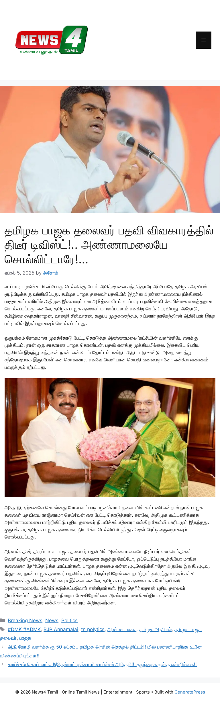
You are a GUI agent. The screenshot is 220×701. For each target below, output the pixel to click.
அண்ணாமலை (121, 629)
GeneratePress (189, 692)
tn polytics (93, 629)
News (51, 620)
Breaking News (25, 620)
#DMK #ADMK (24, 629)
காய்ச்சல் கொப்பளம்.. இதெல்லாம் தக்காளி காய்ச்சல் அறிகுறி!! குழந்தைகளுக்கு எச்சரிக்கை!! (102, 664)
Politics (69, 620)
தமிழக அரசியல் (155, 629)
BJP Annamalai (61, 629)
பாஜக (25, 638)
